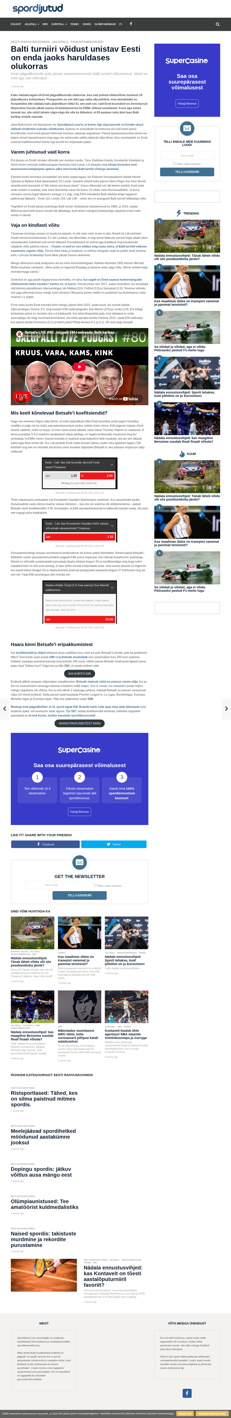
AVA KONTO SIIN (79, 673)
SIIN (52, 657)
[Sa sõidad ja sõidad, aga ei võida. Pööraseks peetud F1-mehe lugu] (187, 327)
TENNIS (74, 24)
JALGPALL (31, 24)
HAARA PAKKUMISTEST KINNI (80, 723)
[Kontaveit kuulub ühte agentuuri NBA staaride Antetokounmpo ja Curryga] (126, 1006)
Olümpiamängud (105, 24)
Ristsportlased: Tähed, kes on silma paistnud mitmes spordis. (44, 1098)
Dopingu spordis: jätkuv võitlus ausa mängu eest (41, 1172)
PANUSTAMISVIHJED (87, 42)
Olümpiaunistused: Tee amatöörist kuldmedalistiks (45, 1204)
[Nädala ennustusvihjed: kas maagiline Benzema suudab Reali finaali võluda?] (32, 1006)
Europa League (19, 951)
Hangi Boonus (79, 811)
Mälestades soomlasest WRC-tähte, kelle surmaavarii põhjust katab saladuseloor (78, 1036)
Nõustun (185, 1413)
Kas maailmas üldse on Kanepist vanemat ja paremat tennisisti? (76, 960)
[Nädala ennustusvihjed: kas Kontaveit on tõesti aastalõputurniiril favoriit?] (44, 1275)
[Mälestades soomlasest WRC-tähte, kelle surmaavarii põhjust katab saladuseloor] (79, 1006)
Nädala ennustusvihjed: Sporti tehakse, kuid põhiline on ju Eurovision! (125, 960)
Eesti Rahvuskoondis (30, 42)
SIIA (67, 665)
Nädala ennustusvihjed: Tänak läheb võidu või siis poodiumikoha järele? (31, 961)
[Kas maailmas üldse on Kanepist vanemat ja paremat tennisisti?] (79, 932)
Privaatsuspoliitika (212, 1413)
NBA (38, 1025)
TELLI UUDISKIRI (79, 895)
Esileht (16, 24)
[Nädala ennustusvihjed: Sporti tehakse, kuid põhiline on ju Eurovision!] (126, 932)
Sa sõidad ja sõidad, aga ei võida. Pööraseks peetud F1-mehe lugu (180, 348)
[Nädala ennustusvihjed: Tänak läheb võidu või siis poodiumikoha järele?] (32, 932)
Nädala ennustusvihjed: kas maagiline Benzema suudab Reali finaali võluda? (32, 1035)
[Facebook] (131, 24)
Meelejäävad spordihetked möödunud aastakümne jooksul (43, 1136)
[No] (226, 1414)
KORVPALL (58, 24)
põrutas (24, 255)
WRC (45, 24)
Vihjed (86, 24)
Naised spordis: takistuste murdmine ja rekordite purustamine (43, 1239)
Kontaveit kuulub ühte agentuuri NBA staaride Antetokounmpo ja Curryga (126, 1034)
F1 (120, 24)
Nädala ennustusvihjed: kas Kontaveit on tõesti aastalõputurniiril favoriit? (113, 1276)
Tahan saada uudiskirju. (109, 885)
